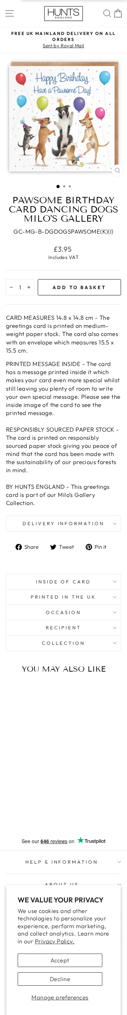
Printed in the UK (63, 597)
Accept (59, 960)
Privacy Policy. (54, 941)
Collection (63, 643)
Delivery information (64, 523)
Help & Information (61, 862)
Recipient (63, 627)
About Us (62, 884)
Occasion (63, 612)
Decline (60, 979)
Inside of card (63, 581)
